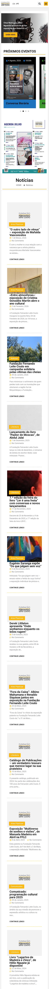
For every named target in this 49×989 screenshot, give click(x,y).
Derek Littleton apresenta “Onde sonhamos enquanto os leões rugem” (24, 627)
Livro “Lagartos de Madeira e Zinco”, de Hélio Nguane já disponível (23, 961)
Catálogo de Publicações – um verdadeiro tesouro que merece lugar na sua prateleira (26, 764)
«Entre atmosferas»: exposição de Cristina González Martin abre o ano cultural (24, 299)
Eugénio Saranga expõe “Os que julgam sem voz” (26, 565)
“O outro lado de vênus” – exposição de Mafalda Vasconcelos (25, 232)
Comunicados (16, 886)
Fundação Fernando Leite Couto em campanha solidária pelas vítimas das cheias (25, 368)
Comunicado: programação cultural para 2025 (23, 894)
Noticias (14, 358)
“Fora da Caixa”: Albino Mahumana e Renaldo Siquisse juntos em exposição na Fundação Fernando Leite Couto (25, 697)
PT (17, 4)
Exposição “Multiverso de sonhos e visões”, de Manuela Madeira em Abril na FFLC (25, 833)
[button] (46, 4)
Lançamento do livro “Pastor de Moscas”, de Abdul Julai (25, 434)
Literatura (15, 427)
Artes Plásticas (17, 224)
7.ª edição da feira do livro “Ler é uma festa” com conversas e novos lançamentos (25, 502)
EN (14, 4)
